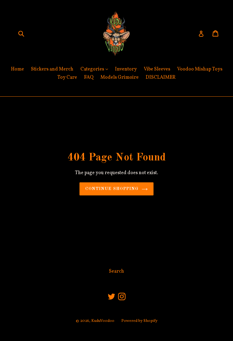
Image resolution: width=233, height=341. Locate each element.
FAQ (88, 77)
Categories (95, 69)
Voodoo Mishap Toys (199, 69)
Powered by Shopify (139, 321)
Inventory (126, 69)
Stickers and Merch (52, 69)
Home (17, 69)
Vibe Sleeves (157, 69)
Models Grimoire (119, 77)
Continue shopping (111, 189)
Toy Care (67, 77)
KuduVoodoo (102, 321)
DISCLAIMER (161, 77)
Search (116, 271)
